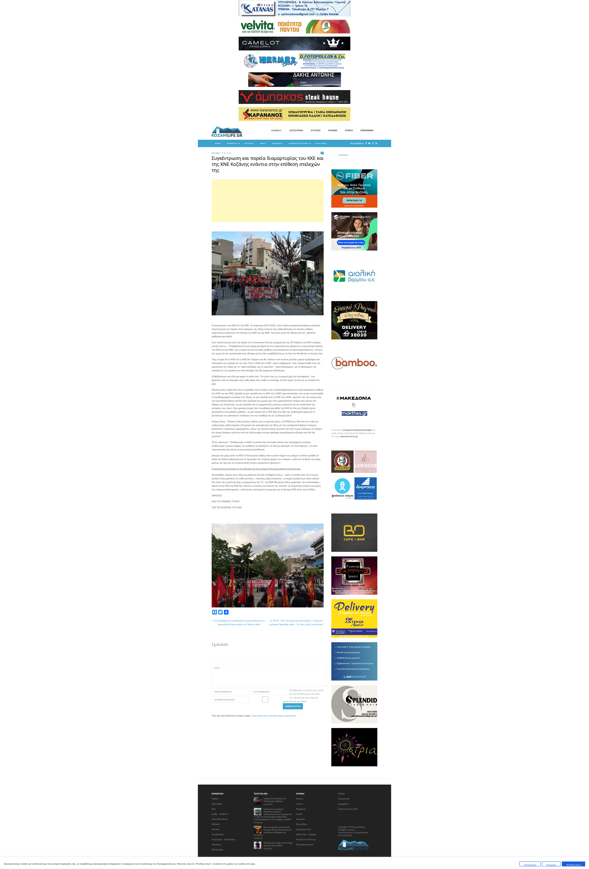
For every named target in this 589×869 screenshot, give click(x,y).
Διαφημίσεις (343, 803)
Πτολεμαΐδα (217, 803)
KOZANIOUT (276, 130)
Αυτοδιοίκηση (217, 834)
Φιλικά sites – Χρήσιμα (306, 834)
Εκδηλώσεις (277, 143)
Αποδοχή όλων (573, 864)
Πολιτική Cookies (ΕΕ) (348, 808)
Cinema (299, 803)
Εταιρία (349, 130)
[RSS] (375, 143)
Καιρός (263, 143)
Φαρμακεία (301, 808)
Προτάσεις (249, 143)
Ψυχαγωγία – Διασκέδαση (223, 839)
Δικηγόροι (300, 819)
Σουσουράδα (296, 130)
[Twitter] (368, 143)
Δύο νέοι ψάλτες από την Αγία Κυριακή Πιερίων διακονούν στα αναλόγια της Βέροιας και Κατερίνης (273, 831)
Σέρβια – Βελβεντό (220, 814)
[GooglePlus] (372, 143)
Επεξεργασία (530, 864)
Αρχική (218, 143)
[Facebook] (365, 143)
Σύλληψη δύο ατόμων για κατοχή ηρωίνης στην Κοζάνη (278, 844)
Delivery (299, 798)
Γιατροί (299, 814)
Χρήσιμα (332, 130)
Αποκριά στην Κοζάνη (298, 143)
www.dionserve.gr (349, 436)
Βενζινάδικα (301, 824)
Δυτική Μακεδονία (220, 819)
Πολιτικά (215, 829)
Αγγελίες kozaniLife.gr (306, 839)
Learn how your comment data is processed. (274, 715)
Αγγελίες (316, 130)
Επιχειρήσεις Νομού (305, 844)
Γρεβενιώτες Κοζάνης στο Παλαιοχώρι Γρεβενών (275, 800)
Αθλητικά (216, 824)
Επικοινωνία (366, 130)
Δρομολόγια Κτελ (303, 829)
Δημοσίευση (293, 706)
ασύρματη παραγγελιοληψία (357, 430)
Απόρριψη (551, 864)
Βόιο (214, 808)
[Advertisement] (268, 200)
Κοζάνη (216, 153)
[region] (294, 863)
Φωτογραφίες (217, 849)
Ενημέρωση (232, 143)
